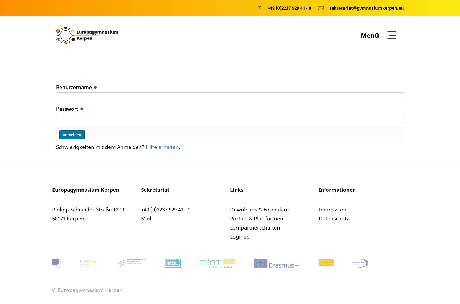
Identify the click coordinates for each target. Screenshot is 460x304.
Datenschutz (334, 218)
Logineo (240, 236)
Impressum (332, 209)
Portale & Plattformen (256, 218)
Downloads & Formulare (259, 209)
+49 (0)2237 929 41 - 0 (165, 209)
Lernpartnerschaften (255, 227)
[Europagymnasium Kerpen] (87, 34)
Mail (146, 218)
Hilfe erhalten (162, 147)
